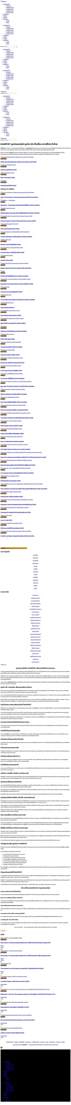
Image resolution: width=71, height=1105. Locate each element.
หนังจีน (35, 574)
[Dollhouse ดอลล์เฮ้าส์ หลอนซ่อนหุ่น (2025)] (11, 523)
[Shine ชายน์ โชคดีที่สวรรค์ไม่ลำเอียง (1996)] (11, 429)
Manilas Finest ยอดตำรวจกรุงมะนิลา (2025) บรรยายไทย (16, 268)
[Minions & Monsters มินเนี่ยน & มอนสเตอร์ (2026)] (13, 405)
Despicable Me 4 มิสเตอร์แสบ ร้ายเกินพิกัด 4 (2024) (15, 1007)
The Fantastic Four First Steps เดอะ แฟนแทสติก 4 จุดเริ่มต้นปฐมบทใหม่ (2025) (22, 968)
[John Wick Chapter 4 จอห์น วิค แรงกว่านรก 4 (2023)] (14, 976)
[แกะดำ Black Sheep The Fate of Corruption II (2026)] (14, 444)
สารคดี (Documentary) (35, 634)
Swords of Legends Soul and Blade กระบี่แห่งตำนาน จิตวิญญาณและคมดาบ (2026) (23, 457)
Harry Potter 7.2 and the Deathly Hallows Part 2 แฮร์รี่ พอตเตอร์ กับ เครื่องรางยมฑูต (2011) (25, 943)
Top (1, 1047)
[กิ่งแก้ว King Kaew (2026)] (7, 334)
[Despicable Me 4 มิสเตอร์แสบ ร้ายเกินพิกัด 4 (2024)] (14, 1002)
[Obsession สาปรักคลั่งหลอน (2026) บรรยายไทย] (4, 326)
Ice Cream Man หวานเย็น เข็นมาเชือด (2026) (12, 252)
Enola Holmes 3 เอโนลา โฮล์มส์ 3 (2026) (12, 426)
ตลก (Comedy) (35, 615)
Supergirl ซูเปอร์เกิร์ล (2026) (8, 185)
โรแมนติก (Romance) (35, 651)
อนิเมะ (47, 1042)
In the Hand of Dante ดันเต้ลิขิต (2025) (11, 370)
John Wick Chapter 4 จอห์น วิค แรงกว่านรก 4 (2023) (15, 981)
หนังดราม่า (28, 1042)
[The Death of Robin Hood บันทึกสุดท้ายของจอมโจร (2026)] (15, 413)
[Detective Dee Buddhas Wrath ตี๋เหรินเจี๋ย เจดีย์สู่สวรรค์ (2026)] (16, 460)
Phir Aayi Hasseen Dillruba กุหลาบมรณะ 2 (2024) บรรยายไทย (18, 1020)
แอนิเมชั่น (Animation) (35, 645)
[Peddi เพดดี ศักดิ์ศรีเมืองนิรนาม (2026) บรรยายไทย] (3, 271)
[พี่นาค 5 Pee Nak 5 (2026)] (7, 173)
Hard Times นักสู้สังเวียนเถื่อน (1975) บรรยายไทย (14, 402)
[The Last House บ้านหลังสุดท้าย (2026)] (5, 287)
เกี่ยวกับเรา (5, 19)
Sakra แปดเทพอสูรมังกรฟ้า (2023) (10, 229)
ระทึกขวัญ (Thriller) (35, 623)
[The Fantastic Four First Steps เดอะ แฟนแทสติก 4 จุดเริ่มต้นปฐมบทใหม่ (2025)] (6, 963)
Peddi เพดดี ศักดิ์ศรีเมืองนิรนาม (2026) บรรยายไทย (14, 276)
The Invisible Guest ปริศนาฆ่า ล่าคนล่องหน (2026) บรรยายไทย (18, 300)
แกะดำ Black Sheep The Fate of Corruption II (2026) (15, 449)
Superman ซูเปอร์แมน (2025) (9, 170)
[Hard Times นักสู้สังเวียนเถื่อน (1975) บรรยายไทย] (10, 397)
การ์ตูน (35, 588)
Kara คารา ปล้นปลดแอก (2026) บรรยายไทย (12, 441)
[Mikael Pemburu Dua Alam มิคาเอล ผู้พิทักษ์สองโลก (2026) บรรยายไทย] (8, 208)
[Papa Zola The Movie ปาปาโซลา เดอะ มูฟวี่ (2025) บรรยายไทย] (16, 381)
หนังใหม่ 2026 (9, 1042)
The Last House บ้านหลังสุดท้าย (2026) (11, 292)
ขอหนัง (7, 21)
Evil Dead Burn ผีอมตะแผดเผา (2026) (11, 315)
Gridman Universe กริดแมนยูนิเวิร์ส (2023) (12, 1033)
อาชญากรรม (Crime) (35, 637)
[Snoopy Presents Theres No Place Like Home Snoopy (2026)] (16, 216)
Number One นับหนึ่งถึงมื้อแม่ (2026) (11, 244)
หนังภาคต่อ (35, 558)
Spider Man (35, 659)
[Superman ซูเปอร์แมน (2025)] (8, 165)
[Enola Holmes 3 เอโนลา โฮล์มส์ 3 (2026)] (11, 421)
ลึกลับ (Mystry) (35, 626)
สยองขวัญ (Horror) (35, 628)
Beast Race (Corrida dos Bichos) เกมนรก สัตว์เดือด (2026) (17, 284)
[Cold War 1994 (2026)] (7, 255)
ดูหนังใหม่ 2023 (9, 12)
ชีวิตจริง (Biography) (35, 603)
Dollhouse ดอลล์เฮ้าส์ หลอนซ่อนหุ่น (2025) (12, 528)
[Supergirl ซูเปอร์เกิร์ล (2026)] (3, 180)
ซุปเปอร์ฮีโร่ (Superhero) (35, 609)
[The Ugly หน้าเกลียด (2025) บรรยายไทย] (11, 342)
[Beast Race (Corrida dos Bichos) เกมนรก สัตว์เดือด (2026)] (15, 279)
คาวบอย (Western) (35, 601)
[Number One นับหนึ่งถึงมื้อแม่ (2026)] (6, 239)
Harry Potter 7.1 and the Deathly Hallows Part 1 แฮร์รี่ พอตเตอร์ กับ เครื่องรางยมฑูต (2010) (25, 955)
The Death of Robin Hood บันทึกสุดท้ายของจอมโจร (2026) (17, 418)
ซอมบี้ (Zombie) (35, 606)
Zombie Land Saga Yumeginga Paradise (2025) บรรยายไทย (17, 536)
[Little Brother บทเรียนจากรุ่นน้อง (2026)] (11, 492)
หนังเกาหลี (35, 583)
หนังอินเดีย (35, 580)
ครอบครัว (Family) (35, 598)
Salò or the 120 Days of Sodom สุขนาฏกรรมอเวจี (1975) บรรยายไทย (19, 197)
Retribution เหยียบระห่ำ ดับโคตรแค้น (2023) (12, 363)
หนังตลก (42, 1042)
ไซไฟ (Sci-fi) (36, 653)
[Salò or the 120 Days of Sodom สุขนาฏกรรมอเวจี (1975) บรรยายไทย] (17, 192)
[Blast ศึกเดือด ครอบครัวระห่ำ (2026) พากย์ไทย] (12, 318)
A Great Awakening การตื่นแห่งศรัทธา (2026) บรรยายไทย (16, 237)
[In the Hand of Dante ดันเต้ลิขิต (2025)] (11, 366)
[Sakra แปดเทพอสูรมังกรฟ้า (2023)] (9, 224)
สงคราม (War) (35, 631)
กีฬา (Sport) (35, 595)
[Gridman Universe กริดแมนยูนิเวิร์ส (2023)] (11, 1028)
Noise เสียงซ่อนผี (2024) (7, 307)
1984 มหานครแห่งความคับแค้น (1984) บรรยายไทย (14, 394)
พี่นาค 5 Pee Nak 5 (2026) (8, 177)
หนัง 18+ (35, 566)
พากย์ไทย (4, 159)
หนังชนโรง (35, 555)
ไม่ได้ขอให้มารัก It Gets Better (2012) (11, 481)
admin (2, 946)
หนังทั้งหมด (6, 14)
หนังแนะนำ (8, 6)
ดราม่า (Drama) (35, 612)
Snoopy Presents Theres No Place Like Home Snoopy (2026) (18, 221)
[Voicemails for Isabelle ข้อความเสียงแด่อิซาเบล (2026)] (14, 507)
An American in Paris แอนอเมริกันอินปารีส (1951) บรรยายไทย (17, 473)
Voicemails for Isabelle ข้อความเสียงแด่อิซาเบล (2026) (16, 512)
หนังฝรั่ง (35, 569)
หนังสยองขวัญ (35, 1042)
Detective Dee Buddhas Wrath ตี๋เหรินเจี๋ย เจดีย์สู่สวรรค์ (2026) (18, 465)
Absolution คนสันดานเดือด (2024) (10, 355)
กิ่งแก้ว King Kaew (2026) (8, 339)
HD (1, 159)
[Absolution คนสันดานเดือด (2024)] (8, 350)
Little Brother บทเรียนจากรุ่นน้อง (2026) (12, 496)
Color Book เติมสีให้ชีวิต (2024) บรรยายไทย (12, 378)
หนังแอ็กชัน (22, 1042)
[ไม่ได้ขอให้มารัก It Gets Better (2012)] (10, 476)
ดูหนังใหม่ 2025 (9, 9)
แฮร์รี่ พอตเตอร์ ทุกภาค (35, 656)
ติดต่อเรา (58, 1042)
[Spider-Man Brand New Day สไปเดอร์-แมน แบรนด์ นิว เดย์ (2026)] (17, 157)
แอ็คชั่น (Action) (35, 648)
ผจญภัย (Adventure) (35, 620)
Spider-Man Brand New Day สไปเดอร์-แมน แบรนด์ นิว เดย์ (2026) (18, 162)
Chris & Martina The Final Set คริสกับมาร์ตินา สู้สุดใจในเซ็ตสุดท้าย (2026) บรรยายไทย (24, 489)
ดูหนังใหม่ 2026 (10, 7)
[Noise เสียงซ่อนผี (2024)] (7, 303)
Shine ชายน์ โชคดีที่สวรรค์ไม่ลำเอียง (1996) (12, 433)
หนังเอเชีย (35, 572)
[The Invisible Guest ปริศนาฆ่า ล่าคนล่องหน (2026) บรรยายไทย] (6, 295)
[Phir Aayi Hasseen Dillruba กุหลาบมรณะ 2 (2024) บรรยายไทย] (16, 1015)
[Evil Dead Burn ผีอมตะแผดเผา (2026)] (10, 310)
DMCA (63, 1042)
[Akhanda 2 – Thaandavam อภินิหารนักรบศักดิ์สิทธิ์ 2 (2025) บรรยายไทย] (8, 200)
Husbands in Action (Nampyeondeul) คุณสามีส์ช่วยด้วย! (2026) (18, 504)
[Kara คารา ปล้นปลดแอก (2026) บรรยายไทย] (11, 436)
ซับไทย (3, 194)
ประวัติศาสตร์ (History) (35, 617)
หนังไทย (35, 585)
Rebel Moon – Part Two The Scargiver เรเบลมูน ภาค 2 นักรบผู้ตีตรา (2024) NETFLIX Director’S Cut (28, 994)
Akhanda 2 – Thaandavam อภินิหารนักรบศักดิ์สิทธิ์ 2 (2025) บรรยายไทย (20, 205)
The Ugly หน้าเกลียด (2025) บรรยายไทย (11, 347)
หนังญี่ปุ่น (35, 577)
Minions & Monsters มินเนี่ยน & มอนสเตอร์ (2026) (14, 410)
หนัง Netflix (35, 560)
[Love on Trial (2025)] (6, 515)
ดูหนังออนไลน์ (6, 4)
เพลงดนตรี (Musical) (36, 640)
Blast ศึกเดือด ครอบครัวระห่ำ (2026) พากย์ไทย (13, 323)
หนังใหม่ (5, 16)
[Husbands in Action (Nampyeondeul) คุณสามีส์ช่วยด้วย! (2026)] (17, 499)
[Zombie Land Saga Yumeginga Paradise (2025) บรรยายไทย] (16, 531)
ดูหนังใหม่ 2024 (9, 11)
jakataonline (4, 984)
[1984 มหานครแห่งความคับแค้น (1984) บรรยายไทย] (13, 389)
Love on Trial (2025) (6, 520)
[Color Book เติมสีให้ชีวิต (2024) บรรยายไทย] (12, 373)
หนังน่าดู (5, 17)
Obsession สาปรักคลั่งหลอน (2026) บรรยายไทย (14, 331)
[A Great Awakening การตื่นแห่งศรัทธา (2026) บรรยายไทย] (15, 232)
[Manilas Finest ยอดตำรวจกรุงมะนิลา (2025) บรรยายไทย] (14, 263)
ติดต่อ (7, 22)
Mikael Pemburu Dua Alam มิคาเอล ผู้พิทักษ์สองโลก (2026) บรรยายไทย (20, 213)
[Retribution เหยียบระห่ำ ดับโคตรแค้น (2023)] (12, 358)
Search (2, 46)
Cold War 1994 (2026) (7, 260)
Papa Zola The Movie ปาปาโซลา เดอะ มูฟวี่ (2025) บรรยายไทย (17, 386)
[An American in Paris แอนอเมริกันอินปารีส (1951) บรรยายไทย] (16, 468)
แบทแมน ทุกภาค (35, 662)
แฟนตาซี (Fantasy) (35, 642)
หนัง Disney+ (35, 563)
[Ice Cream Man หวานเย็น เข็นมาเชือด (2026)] (12, 247)
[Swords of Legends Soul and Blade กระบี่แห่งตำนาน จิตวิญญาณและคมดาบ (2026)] (21, 452)
